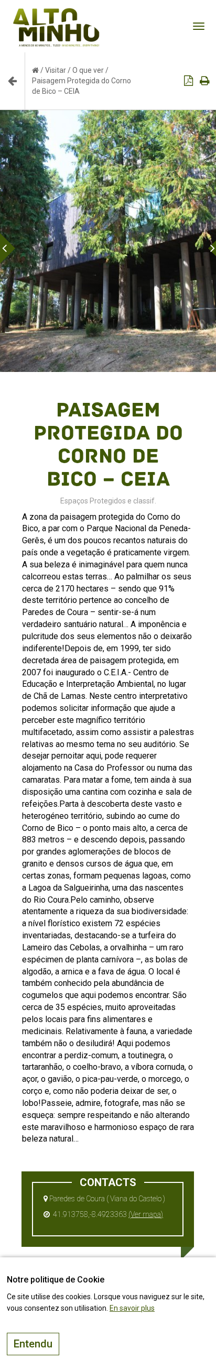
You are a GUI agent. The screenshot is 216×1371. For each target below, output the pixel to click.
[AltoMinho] (56, 13)
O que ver (88, 70)
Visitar (55, 70)
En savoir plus (132, 1308)
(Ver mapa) (145, 1214)
